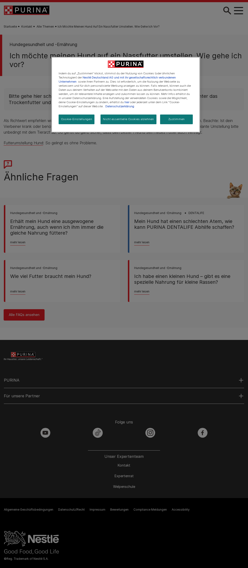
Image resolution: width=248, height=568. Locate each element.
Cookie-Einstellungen (76, 119)
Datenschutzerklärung (119, 106)
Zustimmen (176, 119)
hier (126, 102)
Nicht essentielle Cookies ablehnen (128, 119)
